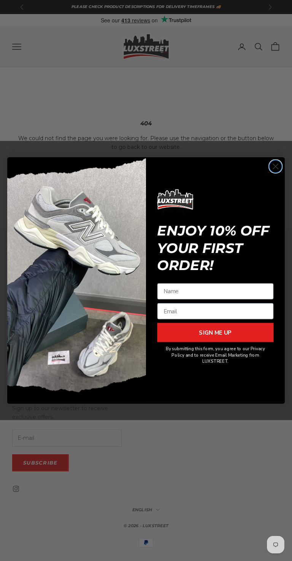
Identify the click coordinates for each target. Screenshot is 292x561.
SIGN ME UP (215, 333)
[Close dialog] (275, 166)
